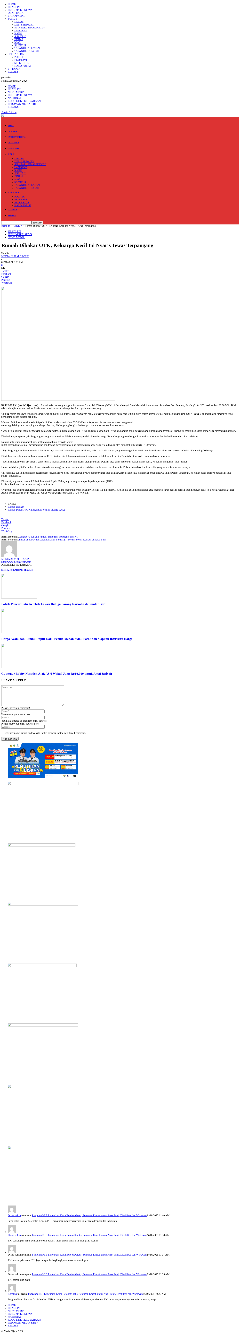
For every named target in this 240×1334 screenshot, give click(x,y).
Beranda (5, 225)
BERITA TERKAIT (9, 570)
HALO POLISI (22, 65)
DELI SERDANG (24, 24)
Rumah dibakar (16, 506)
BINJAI (18, 39)
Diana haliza (14, 1215)
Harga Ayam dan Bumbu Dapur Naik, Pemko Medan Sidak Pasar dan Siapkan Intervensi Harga (67, 639)
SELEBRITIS (21, 62)
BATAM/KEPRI (16, 15)
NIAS (17, 42)
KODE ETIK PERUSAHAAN (24, 101)
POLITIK (19, 57)
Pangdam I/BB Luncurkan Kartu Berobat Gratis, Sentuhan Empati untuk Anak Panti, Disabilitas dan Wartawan (89, 1215)
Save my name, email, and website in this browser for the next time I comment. (45, 733)
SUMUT (12, 18)
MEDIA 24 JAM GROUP (15, 256)
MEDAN (19, 21)
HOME (12, 4)
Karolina (12, 1293)
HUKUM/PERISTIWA (20, 10)
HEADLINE (14, 7)
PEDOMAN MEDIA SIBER (23, 104)
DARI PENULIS (25, 570)
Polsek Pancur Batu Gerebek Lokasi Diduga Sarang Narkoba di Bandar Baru (53, 604)
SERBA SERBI (16, 54)
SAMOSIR (20, 45)
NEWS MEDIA (16, 92)
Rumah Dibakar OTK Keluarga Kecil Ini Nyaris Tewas (36, 509)
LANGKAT (20, 30)
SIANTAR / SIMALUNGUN (30, 27)
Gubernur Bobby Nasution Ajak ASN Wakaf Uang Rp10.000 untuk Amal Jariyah (56, 673)
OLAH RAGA (16, 12)
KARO (18, 33)
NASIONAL (15, 98)
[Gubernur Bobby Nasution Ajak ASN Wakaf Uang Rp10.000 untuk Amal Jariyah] (19, 667)
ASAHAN (20, 36)
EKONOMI (20, 60)
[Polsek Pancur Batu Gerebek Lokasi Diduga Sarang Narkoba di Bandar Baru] (19, 597)
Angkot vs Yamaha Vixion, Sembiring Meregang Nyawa (48, 536)
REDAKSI (13, 71)
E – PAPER (14, 68)
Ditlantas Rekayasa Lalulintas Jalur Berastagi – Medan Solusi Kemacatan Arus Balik (62, 539)
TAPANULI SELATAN (27, 48)
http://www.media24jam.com (16, 561)
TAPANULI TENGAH (26, 51)
